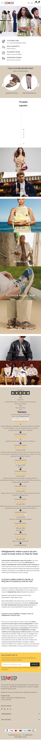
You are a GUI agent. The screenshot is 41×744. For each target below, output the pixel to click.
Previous (2, 21)
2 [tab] (20, 34)
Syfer (25, 737)
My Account (6, 719)
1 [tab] (18, 34)
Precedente (16, 419)
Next (38, 21)
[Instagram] (4, 709)
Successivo (24, 419)
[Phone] (11, 709)
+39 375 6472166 (6, 700)
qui (7, 669)
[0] (35, 3)
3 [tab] (22, 34)
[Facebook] (2, 709)
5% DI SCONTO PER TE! (9, 655)
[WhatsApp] (8, 709)
